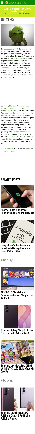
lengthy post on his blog (16, 58)
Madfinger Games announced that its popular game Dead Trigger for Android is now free (16, 108)
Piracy (12, 151)
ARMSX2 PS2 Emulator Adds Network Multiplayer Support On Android (17, 295)
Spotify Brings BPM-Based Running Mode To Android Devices (17, 211)
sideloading (5, 68)
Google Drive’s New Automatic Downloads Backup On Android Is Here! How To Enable (17, 248)
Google (3, 151)
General (10, 149)
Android (30, 149)
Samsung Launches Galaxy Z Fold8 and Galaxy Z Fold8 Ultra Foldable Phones (16, 415)
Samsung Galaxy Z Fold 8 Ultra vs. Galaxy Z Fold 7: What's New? (17, 331)
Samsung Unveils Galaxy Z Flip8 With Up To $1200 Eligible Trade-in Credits (17, 368)
